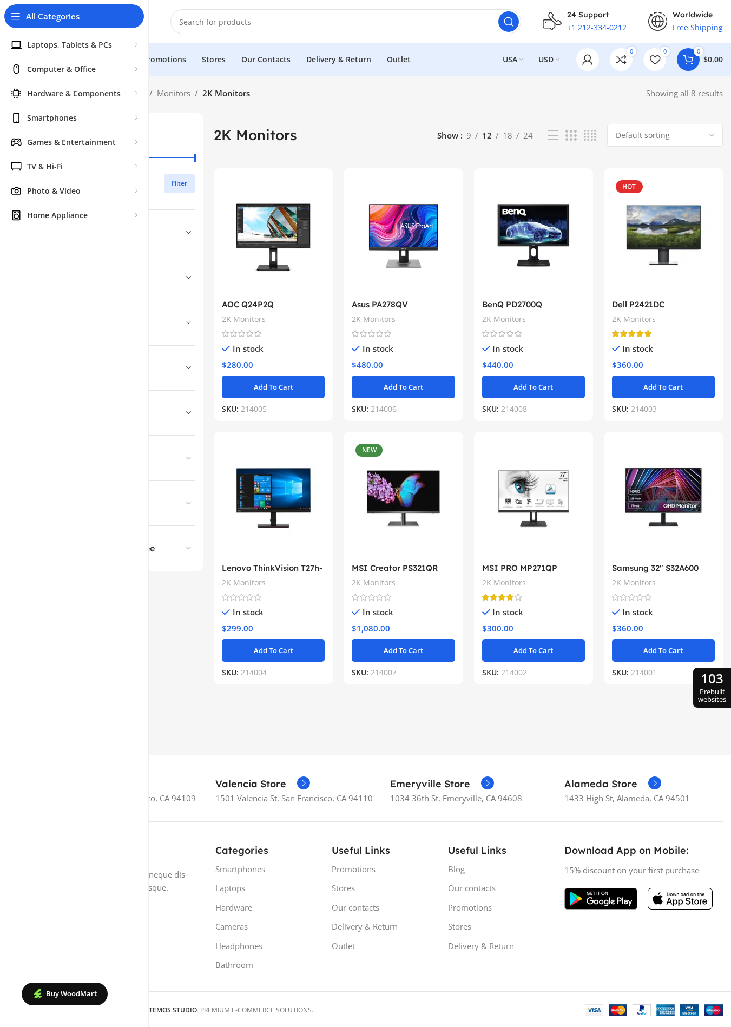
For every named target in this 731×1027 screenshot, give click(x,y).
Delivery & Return (365, 926)
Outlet (343, 945)
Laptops (230, 888)
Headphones (238, 945)
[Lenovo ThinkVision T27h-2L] (273, 498)
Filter (179, 183)
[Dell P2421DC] (663, 235)
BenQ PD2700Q (512, 304)
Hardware (233, 907)
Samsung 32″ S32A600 (655, 568)
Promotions (354, 869)
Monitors (173, 93)
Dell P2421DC (638, 304)
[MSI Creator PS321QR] (403, 498)
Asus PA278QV (380, 304)
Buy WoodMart (71, 993)
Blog (456, 869)
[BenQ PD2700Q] (533, 235)
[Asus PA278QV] (403, 235)
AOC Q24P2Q (248, 304)
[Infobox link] (262, 784)
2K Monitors (244, 319)
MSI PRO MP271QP (519, 568)
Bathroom (234, 964)
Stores (343, 888)
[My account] (587, 59)
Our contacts (355, 907)
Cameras (231, 926)
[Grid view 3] (570, 135)
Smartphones (240, 869)
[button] (273, 387)
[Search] (508, 21)
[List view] (553, 135)
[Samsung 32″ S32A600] (663, 498)
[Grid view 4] (590, 135)
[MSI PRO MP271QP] (533, 498)
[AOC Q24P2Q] (273, 235)
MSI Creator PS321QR (395, 568)
